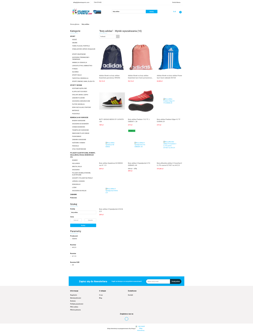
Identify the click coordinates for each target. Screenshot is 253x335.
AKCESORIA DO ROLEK (79, 190)
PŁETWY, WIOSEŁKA (78, 104)
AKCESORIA (76, 169)
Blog (100, 298)
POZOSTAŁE (76, 113)
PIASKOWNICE (77, 136)
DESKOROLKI (76, 184)
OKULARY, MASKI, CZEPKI (80, 94)
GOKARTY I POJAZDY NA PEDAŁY (82, 178)
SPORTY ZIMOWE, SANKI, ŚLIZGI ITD (83, 81)
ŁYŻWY (74, 187)
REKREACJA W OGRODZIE (79, 117)
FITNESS (75, 69)
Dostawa (73, 301)
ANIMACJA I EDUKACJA (79, 62)
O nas (101, 295)
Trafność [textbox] (102, 36)
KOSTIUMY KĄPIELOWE (79, 88)
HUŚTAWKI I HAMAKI (78, 142)
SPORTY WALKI (77, 75)
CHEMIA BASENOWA (78, 127)
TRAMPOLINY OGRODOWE (80, 130)
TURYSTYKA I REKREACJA (80, 78)
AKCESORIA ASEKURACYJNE (81, 101)
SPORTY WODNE (76, 85)
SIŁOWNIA (75, 72)
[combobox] (109, 36)
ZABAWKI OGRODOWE (79, 139)
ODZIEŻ (74, 39)
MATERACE (75, 110)
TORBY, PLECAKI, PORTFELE (81, 46)
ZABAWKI (73, 194)
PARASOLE (75, 146)
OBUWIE (75, 42)
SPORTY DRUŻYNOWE (79, 54)
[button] (74, 291)
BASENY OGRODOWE (79, 120)
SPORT (73, 36)
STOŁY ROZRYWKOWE (79, 149)
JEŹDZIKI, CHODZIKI (78, 181)
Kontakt (130, 295)
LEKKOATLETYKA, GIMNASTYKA (82, 65)
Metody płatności (75, 298)
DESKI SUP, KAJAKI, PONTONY (81, 107)
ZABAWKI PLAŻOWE (78, 98)
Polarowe (73, 198)
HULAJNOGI (76, 163)
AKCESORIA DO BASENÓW (80, 124)
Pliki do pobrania (75, 310)
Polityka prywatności (76, 304)
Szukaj (83, 225)
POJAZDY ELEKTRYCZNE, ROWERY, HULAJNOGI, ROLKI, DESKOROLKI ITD (82, 155)
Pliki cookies (74, 307)
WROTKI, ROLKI (77, 166)
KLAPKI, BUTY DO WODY (79, 91)
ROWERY (75, 160)
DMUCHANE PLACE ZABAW (80, 133)
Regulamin (73, 295)
